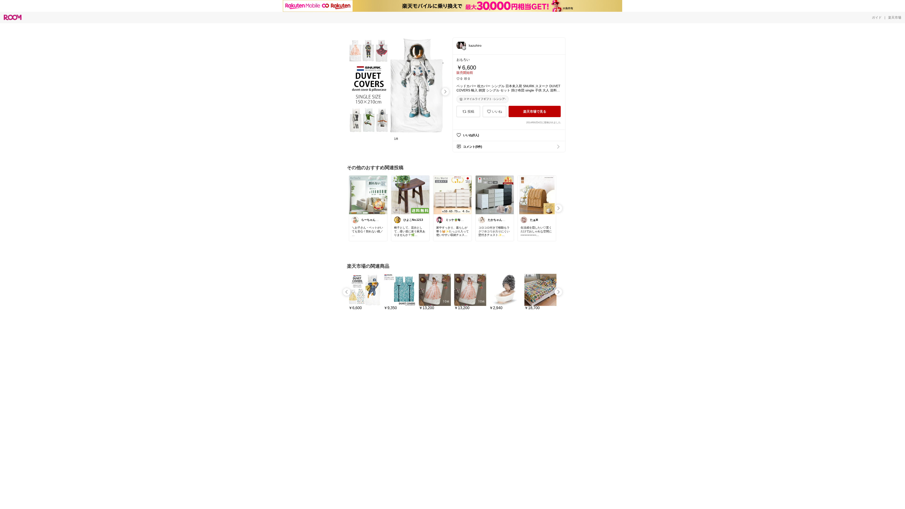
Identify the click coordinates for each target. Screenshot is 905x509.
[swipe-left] (346, 292)
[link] (368, 195)
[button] (461, 45)
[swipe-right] (445, 91)
